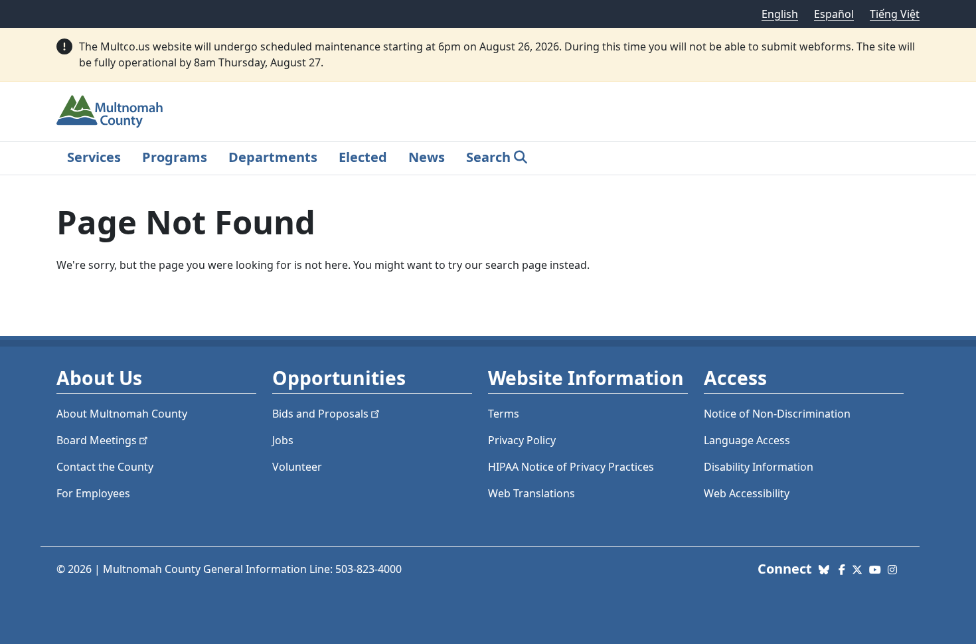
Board (96, 440)
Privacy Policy (522, 440)
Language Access (747, 440)
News (426, 157)
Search (488, 157)
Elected (363, 157)
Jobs (282, 440)
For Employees (93, 493)
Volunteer (297, 466)
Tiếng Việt (895, 14)
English (780, 14)
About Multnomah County (121, 413)
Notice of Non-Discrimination (777, 413)
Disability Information (758, 466)
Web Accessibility (746, 493)
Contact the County (104, 466)
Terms (503, 413)
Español (834, 14)
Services (94, 157)
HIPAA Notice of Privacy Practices (571, 466)
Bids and (320, 413)
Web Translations (531, 493)
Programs (174, 157)
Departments (272, 157)
